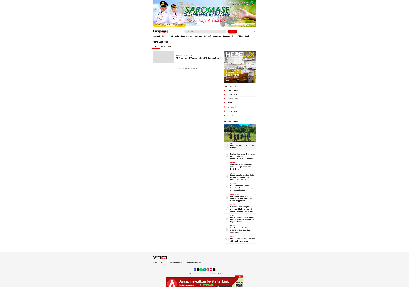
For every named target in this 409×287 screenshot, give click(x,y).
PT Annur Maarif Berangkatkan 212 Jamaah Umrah (198, 58)
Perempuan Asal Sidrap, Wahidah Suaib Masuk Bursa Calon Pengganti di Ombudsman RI (241, 198)
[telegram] (204, 269)
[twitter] (198, 269)
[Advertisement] (141, 32)
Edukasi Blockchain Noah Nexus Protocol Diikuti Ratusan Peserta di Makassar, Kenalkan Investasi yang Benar (242, 156)
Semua (156, 46)
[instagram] (207, 269)
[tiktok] (214, 269)
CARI (232, 31)
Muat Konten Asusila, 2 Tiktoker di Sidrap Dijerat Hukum (242, 240)
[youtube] (211, 269)
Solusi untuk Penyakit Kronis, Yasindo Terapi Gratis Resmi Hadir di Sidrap (241, 167)
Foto (169, 46)
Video (163, 46)
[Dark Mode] (254, 32)
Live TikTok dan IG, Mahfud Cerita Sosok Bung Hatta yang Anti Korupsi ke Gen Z (241, 188)
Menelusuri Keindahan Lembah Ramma (242, 147)
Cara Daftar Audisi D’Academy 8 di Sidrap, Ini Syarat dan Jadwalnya (241, 230)
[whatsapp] (201, 269)
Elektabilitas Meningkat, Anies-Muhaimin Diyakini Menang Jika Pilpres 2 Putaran (242, 219)
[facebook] (195, 269)
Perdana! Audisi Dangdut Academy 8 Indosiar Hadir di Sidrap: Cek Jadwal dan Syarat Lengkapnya (241, 209)
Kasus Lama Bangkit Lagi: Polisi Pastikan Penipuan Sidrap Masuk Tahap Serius (242, 177)
